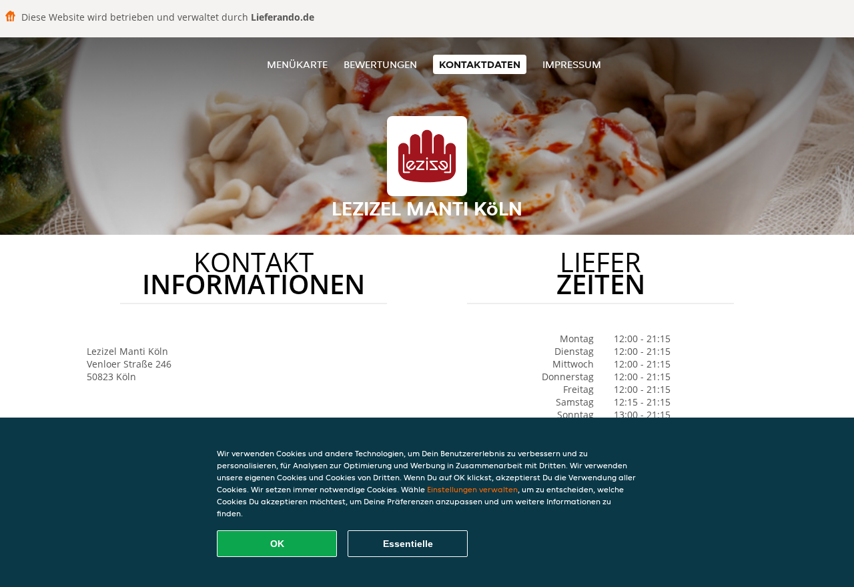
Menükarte (297, 64)
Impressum (571, 64)
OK (277, 543)
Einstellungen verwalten (472, 489)
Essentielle (408, 543)
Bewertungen (380, 64)
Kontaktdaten (479, 64)
